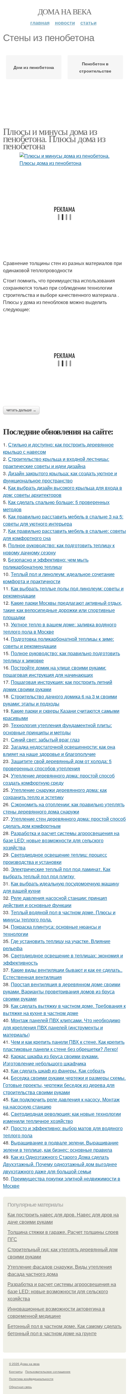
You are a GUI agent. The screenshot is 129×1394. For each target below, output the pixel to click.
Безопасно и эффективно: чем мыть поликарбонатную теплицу (45, 563)
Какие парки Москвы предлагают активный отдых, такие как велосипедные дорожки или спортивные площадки (62, 610)
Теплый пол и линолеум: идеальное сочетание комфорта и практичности (59, 578)
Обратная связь (20, 1387)
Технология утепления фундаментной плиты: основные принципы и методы (57, 729)
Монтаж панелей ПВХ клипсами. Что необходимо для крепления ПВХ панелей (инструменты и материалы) (61, 1027)
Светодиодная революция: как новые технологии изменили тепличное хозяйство (62, 1117)
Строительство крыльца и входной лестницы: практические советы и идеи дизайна (56, 462)
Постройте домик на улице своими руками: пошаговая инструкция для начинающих (54, 671)
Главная (40, 22)
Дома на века (65, 11)
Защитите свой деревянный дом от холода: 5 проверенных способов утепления (57, 765)
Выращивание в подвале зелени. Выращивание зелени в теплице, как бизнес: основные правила (60, 1146)
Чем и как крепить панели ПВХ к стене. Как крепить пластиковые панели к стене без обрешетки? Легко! (63, 1045)
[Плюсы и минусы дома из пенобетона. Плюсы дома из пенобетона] (64, 159)
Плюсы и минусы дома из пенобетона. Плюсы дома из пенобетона (54, 138)
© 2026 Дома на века (24, 1364)
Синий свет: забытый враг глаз (45, 739)
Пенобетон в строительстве (95, 67)
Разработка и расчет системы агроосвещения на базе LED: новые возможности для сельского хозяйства (61, 840)
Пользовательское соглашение (47, 1371)
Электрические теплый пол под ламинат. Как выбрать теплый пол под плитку (56, 873)
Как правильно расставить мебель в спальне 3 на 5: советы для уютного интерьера (63, 520)
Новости (65, 22)
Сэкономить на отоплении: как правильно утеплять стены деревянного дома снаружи (63, 808)
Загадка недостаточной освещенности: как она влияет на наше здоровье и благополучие (59, 750)
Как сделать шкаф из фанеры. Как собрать (58, 1070)
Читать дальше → (21, 410)
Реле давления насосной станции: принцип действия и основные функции (55, 901)
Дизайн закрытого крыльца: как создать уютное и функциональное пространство (60, 477)
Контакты (15, 1371)
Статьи (88, 22)
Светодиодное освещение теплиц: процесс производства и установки (55, 858)
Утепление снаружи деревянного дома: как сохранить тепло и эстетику (55, 794)
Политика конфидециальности (31, 1379)
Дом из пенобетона (34, 67)
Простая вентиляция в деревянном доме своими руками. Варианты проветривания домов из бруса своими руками (61, 991)
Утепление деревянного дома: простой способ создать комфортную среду (59, 779)
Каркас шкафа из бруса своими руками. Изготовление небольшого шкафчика (51, 1060)
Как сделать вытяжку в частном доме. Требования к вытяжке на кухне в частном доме (64, 1009)
